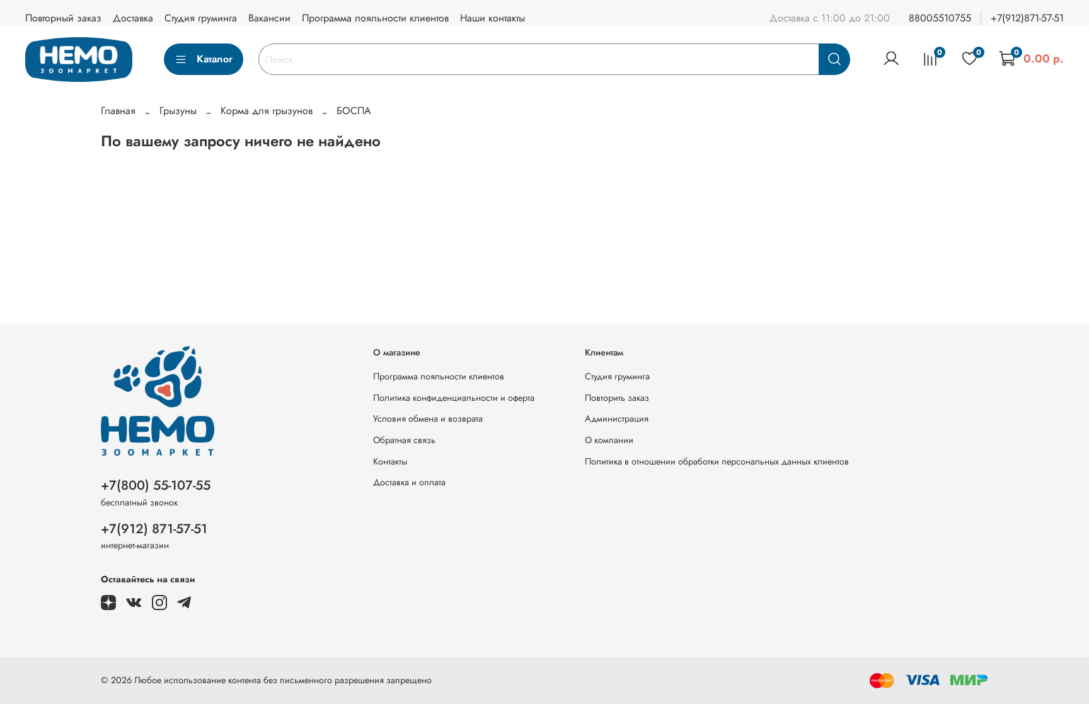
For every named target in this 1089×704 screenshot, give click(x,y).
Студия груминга (200, 18)
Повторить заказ (617, 397)
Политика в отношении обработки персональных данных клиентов (717, 461)
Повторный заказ (63, 18)
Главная (118, 110)
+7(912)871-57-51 (1027, 18)
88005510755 (940, 18)
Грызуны (178, 110)
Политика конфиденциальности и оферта (453, 397)
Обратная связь (404, 440)
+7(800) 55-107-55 (155, 485)
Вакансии (269, 18)
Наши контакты (492, 18)
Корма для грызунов (267, 110)
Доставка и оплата (409, 482)
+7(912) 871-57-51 (154, 528)
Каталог (215, 59)
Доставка (133, 18)
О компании (609, 440)
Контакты (390, 461)
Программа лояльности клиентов (375, 18)
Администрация (616, 418)
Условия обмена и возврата (428, 418)
